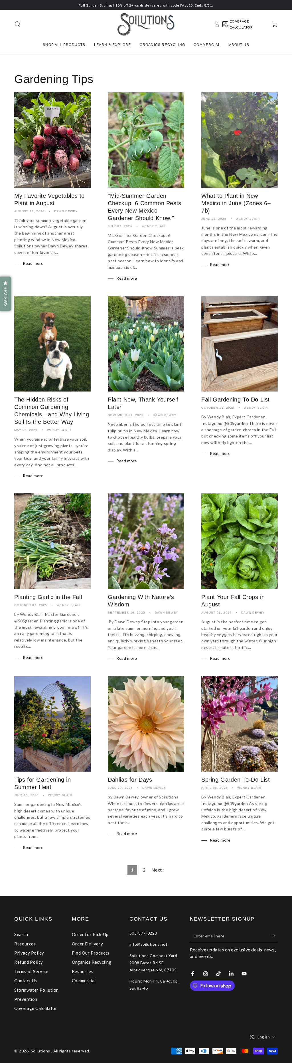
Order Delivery (87, 943)
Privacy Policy (29, 952)
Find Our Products (91, 952)
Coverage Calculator (35, 1008)
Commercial (84, 980)
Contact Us (25, 980)
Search (21, 934)
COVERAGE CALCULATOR (241, 24)
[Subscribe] (274, 935)
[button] (17, 24)
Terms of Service (31, 971)
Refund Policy (28, 962)
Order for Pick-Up (90, 934)
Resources (25, 943)
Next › (158, 869)
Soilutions (41, 1050)
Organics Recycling (92, 962)
